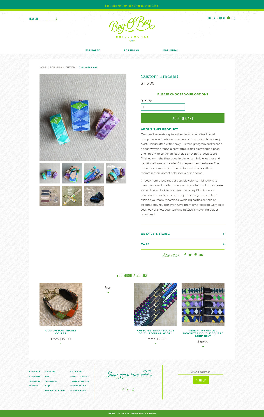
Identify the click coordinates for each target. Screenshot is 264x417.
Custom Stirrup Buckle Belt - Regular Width (155, 332)
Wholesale (51, 381)
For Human (171, 50)
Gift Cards (76, 372)
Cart (227, 18)
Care (145, 244)
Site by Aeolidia (149, 413)
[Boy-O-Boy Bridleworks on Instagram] (128, 390)
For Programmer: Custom (62, 67)
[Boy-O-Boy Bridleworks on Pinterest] (133, 390)
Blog (47, 376)
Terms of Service (79, 381)
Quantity (146, 100)
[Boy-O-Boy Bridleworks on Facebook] (123, 390)
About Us (50, 372)
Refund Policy (78, 386)
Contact (33, 386)
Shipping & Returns (55, 391)
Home (43, 67)
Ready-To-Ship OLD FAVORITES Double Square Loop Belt (203, 333)
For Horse (92, 50)
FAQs (47, 386)
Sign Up (201, 380)
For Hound (131, 50)
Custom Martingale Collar (61, 332)
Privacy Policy (78, 391)
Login (211, 18)
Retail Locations (79, 376)
